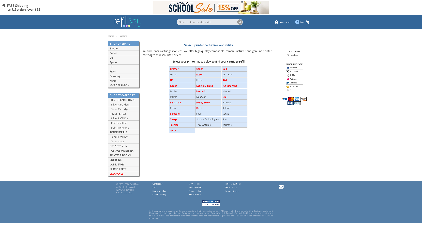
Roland (226, 108)
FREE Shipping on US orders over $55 (21, 7)
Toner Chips (117, 141)
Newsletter (293, 55)
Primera (227, 102)
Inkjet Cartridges (120, 104)
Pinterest (292, 79)
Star (225, 119)
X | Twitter (293, 71)
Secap (226, 113)
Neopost (201, 96)
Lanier (173, 91)
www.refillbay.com (125, 189)
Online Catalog (159, 194)
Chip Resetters (118, 123)
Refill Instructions (233, 184)
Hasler (199, 80)
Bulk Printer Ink (119, 127)
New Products (195, 194)
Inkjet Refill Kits (119, 118)
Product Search (232, 191)
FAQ (154, 187)
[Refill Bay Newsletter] (281, 187)
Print (291, 90)
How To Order (195, 187)
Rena (173, 108)
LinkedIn (293, 83)
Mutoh (173, 96)
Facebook (293, 67)
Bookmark (293, 86)
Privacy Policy (195, 191)
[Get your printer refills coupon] (211, 13)
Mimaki (227, 91)
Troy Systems (203, 124)
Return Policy (231, 187)
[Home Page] (128, 26)
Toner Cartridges (120, 109)
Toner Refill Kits (119, 136)
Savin (199, 113)
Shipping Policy (159, 191)
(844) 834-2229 (408, 7)
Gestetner (228, 74)
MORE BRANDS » (119, 85)
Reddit (292, 75)
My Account (194, 184)
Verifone (227, 124)
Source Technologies (207, 119)
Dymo (173, 74)
